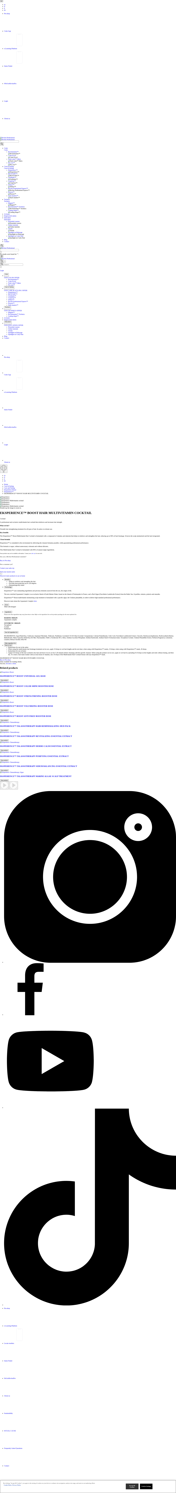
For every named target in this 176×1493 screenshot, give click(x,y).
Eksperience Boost (10, 490)
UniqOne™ (12, 181)
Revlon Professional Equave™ (18, 188)
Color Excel (12, 155)
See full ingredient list (11, 632)
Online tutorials (13, 225)
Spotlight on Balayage (15, 232)
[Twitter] (90, 1062)
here (35, 601)
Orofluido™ (12, 177)
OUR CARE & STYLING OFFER (15, 290)
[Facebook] (90, 989)
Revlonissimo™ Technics (16, 207)
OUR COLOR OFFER (11, 278)
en (1, 1)
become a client (11, 663)
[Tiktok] (90, 1207)
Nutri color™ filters (14, 159)
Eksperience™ (13, 170)
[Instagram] (90, 877)
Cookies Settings (146, 1486)
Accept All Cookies (132, 1486)
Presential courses (14, 221)
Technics (7, 201)
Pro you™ (11, 163)
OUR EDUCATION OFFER (13, 325)
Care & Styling (9, 168)
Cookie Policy (8, 1485)
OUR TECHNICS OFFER (13, 310)
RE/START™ (12, 174)
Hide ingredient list (10, 643)
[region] (88, 1486)
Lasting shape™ (13, 210)
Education (7, 219)
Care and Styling (9, 488)
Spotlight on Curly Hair (15, 236)
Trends (10, 229)
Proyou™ (11, 192)
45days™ (11, 185)
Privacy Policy (16, 1485)
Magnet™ (11, 203)
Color (6, 150)
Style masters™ (13, 196)
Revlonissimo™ (13, 152)
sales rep (33, 553)
